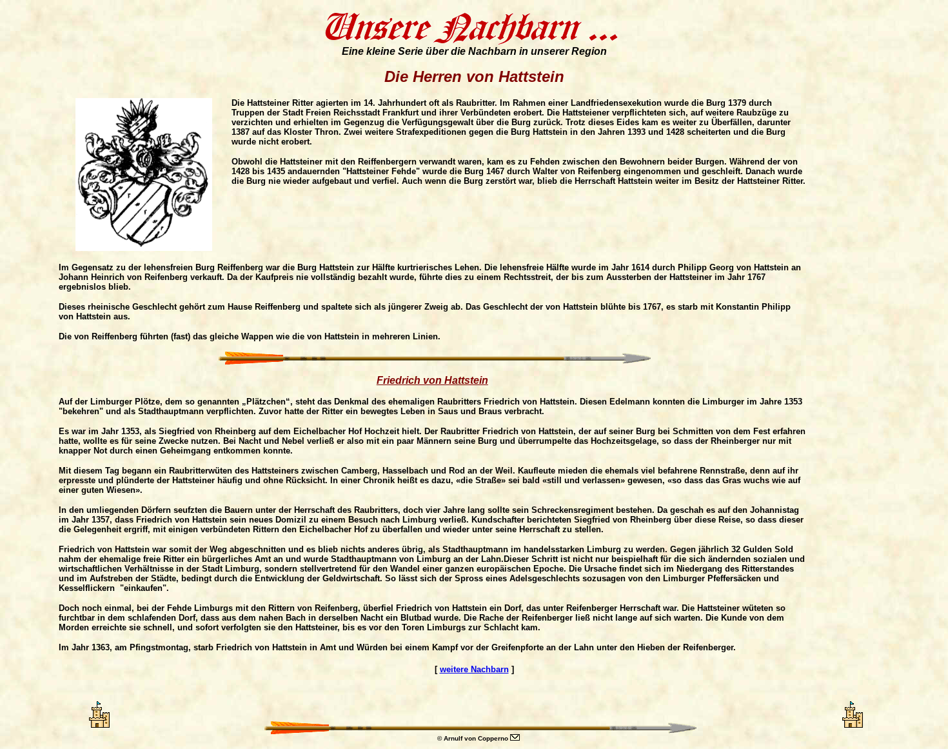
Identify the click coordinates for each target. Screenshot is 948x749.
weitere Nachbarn (474, 669)
